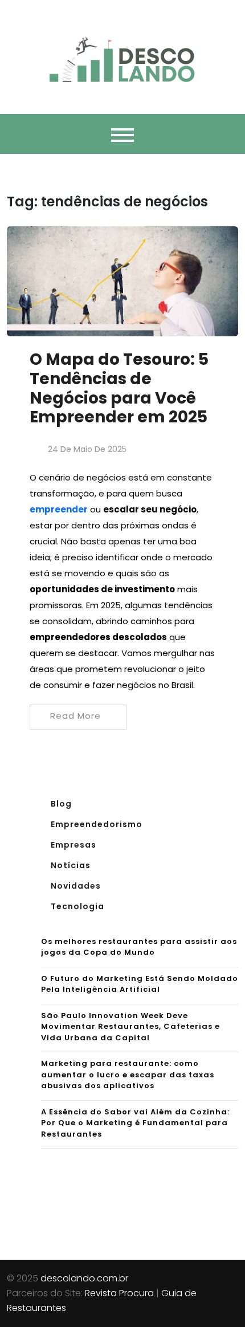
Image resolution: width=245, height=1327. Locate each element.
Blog (61, 803)
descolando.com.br (84, 1278)
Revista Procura (119, 1293)
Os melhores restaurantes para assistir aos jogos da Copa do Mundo (139, 947)
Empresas (73, 844)
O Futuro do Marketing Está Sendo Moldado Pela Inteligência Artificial (139, 984)
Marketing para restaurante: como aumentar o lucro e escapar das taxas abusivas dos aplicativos (127, 1074)
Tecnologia (77, 906)
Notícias (71, 865)
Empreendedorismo (96, 824)
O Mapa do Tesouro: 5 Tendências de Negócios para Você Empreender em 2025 (119, 388)
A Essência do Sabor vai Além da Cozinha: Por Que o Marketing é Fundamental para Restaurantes (135, 1122)
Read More (75, 716)
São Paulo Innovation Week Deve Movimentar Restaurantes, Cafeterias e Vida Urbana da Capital (130, 1026)
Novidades (76, 886)
